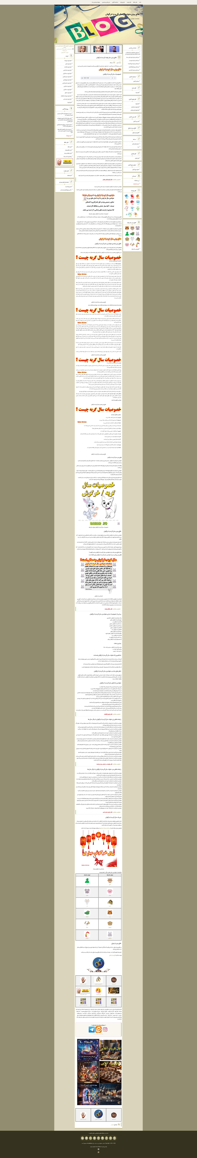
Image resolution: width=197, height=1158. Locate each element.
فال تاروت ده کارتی (67, 89)
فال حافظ (135, 2)
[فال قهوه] (110, 1072)
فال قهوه (137, 104)
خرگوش (110, 938)
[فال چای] (110, 1094)
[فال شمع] (88, 1072)
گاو (110, 884)
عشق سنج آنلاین (135, 169)
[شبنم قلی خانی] (83, 49)
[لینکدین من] (82, 1138)
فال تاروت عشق (68, 93)
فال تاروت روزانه (67, 60)
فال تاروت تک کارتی (67, 70)
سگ (87, 927)
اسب (110, 906)
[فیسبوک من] (106, 1138)
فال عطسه (69, 175)
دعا (138, 147)
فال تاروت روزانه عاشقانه (66, 96)
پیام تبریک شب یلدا (67, 156)
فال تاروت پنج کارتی (67, 80)
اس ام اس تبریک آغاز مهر (134, 70)
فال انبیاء (137, 92)
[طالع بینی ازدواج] (98, 963)
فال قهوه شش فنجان (135, 110)
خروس (87, 938)
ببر (110, 917)
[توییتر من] (94, 1138)
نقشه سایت (92, 1147)
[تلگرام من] (110, 1138)
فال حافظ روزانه (68, 150)
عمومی (112, 1125)
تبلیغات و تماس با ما (96, 2)
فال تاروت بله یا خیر (67, 99)
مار (87, 884)
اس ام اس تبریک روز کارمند (133, 63)
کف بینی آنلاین (136, 121)
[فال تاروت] (110, 1050)
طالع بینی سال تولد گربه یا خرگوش (106, 57)
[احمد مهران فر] (114, 49)
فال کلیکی (137, 158)
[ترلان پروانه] (98, 49)
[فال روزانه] (88, 1050)
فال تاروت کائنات (67, 67)
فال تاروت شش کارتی (66, 83)
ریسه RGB (137, 180)
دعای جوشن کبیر (135, 144)
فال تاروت (129, 2)
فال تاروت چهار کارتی (67, 76)
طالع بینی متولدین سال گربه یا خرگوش (122, 14)
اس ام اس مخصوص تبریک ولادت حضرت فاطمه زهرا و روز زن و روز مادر (132, 53)
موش (87, 895)
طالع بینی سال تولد (135, 249)
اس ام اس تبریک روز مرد (134, 60)
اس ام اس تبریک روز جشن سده (132, 57)
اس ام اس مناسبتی (106, 2)
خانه (140, 2)
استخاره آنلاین (115, 2)
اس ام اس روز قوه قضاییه (134, 67)
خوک (110, 895)
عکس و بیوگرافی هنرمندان (65, 190)
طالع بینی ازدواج (136, 132)
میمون (110, 927)
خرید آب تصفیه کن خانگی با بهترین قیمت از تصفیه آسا (65, 114)
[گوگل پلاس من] (90, 1138)
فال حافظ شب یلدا (67, 153)
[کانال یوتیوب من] (86, 1138)
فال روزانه (122, 2)
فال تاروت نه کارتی (67, 86)
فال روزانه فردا (68, 186)
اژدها (87, 917)
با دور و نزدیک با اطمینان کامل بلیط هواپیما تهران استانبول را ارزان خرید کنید (65, 130)
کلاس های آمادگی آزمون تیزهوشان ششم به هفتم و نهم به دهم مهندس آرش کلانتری (65, 119)
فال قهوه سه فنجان (135, 107)
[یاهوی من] (114, 1138)
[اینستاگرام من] (102, 1138)
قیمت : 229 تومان (64, 49)
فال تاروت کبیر (68, 64)
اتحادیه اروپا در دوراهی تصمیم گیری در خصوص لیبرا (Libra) (65, 125)
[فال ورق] (88, 1094)
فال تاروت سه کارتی (67, 73)
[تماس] (98, 1138)
